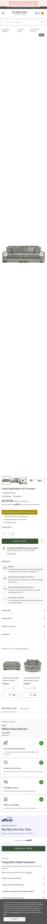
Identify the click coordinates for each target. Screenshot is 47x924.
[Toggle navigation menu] (3, 13)
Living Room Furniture (5, 30)
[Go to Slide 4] (31, 480)
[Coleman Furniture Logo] (19, 13)
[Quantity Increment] (12, 534)
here (4, 914)
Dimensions (7, 618)
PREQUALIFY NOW (23, 848)
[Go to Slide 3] (23, 480)
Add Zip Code (6, 527)
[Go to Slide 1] (6, 480)
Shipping (6, 634)
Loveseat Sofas (21, 30)
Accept (14, 919)
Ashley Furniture (9, 493)
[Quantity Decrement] (4, 534)
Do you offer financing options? (13, 885)
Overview (6, 610)
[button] (36, 13)
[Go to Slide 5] (39, 480)
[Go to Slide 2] (14, 480)
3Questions (17, 496)
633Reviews (6, 496)
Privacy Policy (16, 912)
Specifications (8, 626)
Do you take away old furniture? (13, 898)
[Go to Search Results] (42, 22)
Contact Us (32, 6)
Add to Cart (20, 541)
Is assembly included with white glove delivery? (18, 891)
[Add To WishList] (42, 541)
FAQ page (28, 872)
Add (10, 695)
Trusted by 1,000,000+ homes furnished (22, 548)
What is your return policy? (11, 878)
